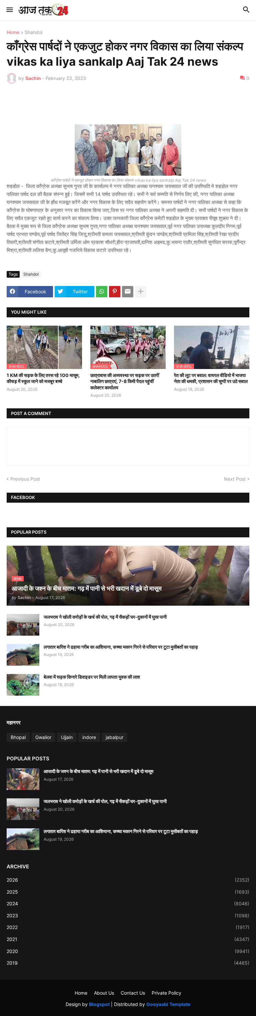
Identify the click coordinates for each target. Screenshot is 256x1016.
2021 (128, 939)
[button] (9, 10)
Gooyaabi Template (168, 1004)
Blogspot (99, 1004)
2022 (128, 927)
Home (13, 32)
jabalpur (114, 737)
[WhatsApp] (101, 291)
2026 (128, 880)
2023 (128, 915)
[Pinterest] (114, 291)
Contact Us (133, 993)
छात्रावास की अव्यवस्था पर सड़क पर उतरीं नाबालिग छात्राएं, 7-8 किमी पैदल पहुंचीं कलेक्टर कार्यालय (124, 381)
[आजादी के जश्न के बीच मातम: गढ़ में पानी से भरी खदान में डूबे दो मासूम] (23, 779)
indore (89, 737)
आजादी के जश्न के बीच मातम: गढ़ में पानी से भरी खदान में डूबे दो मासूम (98, 771)
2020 (128, 951)
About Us (104, 993)
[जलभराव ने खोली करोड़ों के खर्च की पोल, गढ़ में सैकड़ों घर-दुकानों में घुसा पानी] (23, 625)
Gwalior (43, 737)
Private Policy (166, 993)
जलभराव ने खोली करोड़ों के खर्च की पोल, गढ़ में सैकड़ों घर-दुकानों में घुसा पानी (105, 617)
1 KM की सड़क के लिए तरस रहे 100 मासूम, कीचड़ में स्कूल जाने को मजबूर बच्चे (43, 378)
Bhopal (18, 737)
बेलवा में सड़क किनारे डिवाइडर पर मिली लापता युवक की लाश (92, 677)
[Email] (127, 291)
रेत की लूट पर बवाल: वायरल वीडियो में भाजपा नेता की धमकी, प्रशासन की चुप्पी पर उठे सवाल (211, 378)
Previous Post (25, 479)
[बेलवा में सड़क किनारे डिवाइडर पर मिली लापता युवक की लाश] (23, 685)
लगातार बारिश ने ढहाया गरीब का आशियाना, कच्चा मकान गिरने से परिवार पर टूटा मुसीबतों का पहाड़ (121, 647)
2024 (128, 903)
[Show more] (140, 291)
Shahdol (33, 32)
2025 (128, 892)
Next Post (235, 479)
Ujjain (67, 737)
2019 (128, 963)
